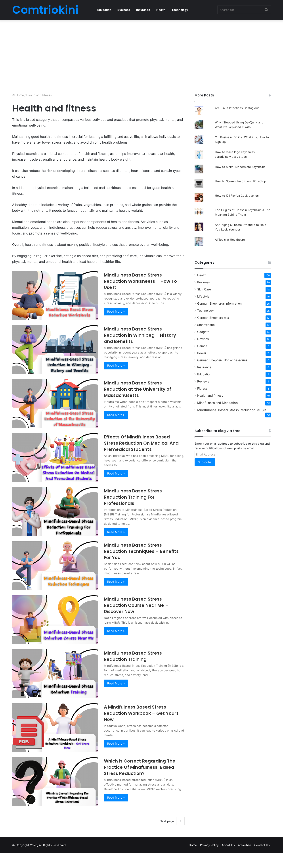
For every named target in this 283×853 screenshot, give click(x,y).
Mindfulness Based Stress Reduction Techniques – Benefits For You (141, 551)
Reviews (203, 381)
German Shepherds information (219, 303)
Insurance (143, 10)
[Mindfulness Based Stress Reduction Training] (55, 673)
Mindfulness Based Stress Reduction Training (133, 656)
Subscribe (205, 462)
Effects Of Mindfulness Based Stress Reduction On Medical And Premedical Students (141, 443)
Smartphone (206, 325)
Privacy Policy (209, 845)
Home (19, 95)
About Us (228, 845)
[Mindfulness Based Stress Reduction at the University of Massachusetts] (55, 403)
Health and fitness (210, 395)
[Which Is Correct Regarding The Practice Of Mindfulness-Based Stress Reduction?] (55, 781)
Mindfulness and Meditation (217, 403)
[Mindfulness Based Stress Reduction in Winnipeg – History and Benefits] (55, 349)
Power (201, 353)
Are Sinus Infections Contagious (237, 108)
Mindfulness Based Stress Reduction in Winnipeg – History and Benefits (140, 335)
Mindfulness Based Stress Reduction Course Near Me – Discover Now (136, 605)
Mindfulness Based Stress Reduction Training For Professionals (133, 497)
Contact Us (262, 845)
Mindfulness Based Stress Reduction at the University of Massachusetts (137, 389)
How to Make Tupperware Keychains (240, 167)
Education (104, 10)
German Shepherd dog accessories (222, 360)
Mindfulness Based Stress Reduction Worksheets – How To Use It (140, 281)
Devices (203, 339)
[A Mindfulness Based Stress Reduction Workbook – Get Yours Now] (55, 727)
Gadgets (203, 332)
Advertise (244, 845)
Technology (180, 10)
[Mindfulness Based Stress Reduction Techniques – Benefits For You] (55, 565)
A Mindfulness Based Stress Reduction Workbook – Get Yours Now (141, 713)
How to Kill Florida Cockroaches (237, 195)
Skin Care (204, 289)
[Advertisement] (141, 55)
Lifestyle (203, 296)
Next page (167, 821)
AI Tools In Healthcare (230, 239)
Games (202, 346)
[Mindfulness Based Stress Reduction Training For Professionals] (55, 511)
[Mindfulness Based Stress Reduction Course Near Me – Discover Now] (55, 619)
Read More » (116, 311)
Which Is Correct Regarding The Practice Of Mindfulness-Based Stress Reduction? (139, 767)
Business (123, 10)
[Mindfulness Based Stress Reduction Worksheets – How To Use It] (55, 295)
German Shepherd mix (213, 317)
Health (160, 10)
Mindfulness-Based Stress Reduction (231, 410)
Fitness (202, 388)
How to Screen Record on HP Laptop (240, 181)
